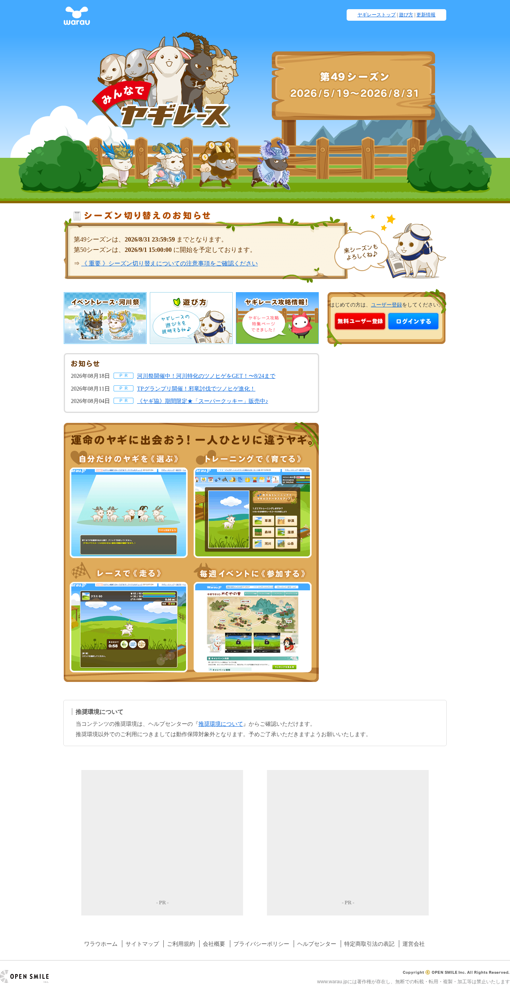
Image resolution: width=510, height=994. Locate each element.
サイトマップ (142, 944)
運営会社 (413, 944)
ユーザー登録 (386, 305)
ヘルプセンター (316, 944)
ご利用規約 (181, 944)
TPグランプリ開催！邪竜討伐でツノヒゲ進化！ (196, 388)
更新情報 (425, 15)
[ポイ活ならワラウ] (77, 21)
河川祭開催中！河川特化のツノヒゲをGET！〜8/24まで (206, 376)
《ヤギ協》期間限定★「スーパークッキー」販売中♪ (202, 401)
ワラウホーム (101, 944)
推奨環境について (220, 724)
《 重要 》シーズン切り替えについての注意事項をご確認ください (169, 263)
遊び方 (406, 15)
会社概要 (214, 944)
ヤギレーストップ (376, 15)
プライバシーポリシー (261, 944)
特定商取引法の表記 (369, 944)
